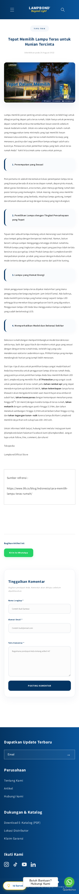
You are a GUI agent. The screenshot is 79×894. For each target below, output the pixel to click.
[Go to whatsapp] (69, 882)
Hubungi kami (13, 796)
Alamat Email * (15, 619)
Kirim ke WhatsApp (18, 552)
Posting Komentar (39, 685)
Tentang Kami (13, 780)
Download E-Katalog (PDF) (22, 822)
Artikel (8, 788)
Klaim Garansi (13, 838)
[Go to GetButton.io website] (69, 890)
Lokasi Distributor (16, 830)
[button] (12, 9)
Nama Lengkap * (15, 600)
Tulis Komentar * (16, 643)
